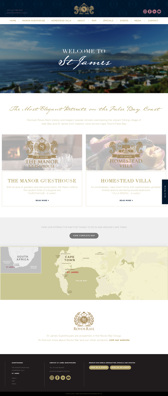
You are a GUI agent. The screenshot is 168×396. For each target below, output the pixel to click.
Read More (41, 200)
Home (13, 21)
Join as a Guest (98, 367)
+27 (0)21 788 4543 (15, 10)
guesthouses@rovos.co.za (17, 13)
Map (94, 21)
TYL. (101, 393)
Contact (153, 21)
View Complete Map (84, 236)
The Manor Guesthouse (20, 367)
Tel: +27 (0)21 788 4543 (57, 367)
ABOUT (81, 21)
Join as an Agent (120, 367)
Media (137, 21)
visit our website (119, 340)
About (14, 378)
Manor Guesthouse (33, 21)
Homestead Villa (61, 21)
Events (124, 21)
